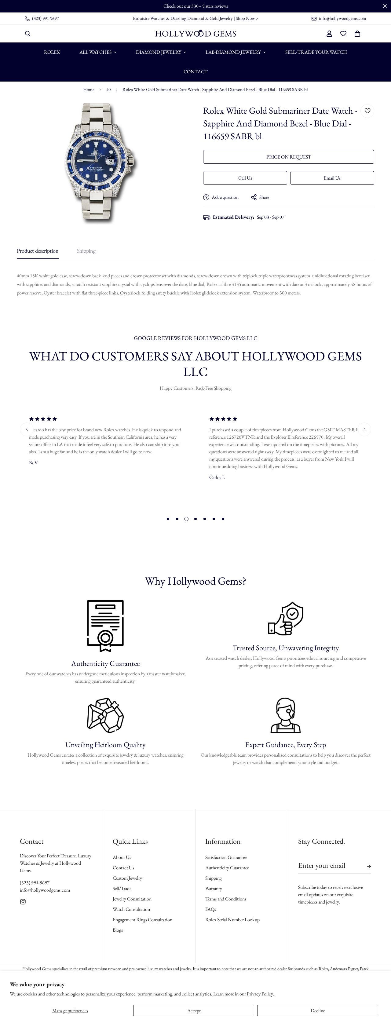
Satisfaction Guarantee (226, 857)
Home (88, 89)
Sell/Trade (122, 888)
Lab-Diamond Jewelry (233, 52)
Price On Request (288, 157)
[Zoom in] (175, 115)
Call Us (245, 178)
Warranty (213, 888)
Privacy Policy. (260, 994)
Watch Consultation (131, 909)
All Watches (95, 52)
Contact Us (123, 867)
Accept (194, 1010)
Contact (196, 71)
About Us (122, 857)
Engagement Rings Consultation (142, 919)
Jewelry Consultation (132, 899)
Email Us (332, 178)
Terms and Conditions (225, 899)
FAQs (210, 909)
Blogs (118, 930)
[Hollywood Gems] (195, 34)
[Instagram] (23, 902)
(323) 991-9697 (34, 882)
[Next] (364, 429)
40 (108, 89)
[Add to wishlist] (367, 111)
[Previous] (27, 429)
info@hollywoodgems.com (45, 890)
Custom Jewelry (127, 878)
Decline (318, 1010)
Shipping (213, 878)
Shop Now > (247, 18)
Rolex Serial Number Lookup (232, 919)
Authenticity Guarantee (227, 867)
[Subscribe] (364, 867)
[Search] (28, 33)
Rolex (52, 52)
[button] (357, 34)
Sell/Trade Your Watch (316, 52)
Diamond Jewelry (158, 52)
